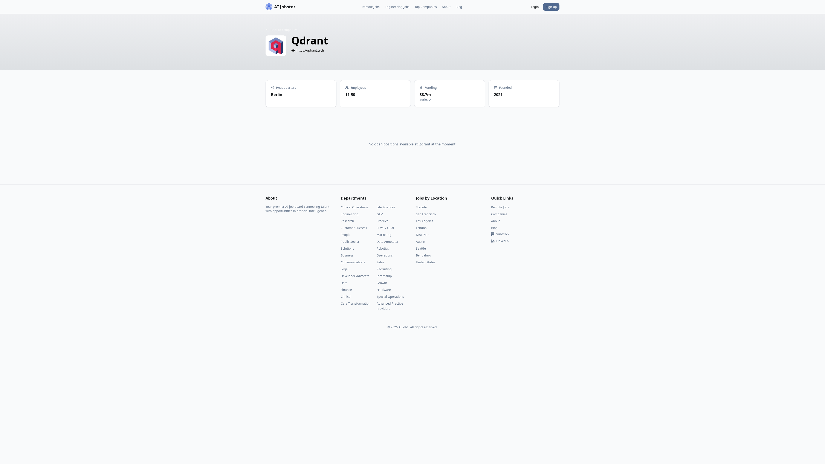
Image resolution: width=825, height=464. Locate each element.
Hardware (384, 290)
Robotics (383, 248)
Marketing (384, 235)
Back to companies (284, 30)
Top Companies (426, 7)
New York (422, 235)
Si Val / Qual (385, 228)
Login (535, 7)
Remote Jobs (371, 7)
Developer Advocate (355, 276)
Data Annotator (388, 242)
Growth (382, 283)
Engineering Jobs (397, 7)
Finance (346, 290)
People (345, 235)
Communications (353, 262)
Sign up (551, 7)
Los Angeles (424, 221)
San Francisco (426, 214)
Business (347, 255)
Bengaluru (423, 255)
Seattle (421, 248)
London (421, 228)
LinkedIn (502, 241)
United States (425, 262)
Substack (502, 234)
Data (344, 283)
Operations (385, 255)
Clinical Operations (354, 207)
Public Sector (350, 242)
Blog (459, 7)
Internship (384, 276)
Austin (420, 242)
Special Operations (390, 297)
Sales (380, 262)
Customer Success (354, 228)
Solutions (347, 248)
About (446, 7)
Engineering (350, 214)
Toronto (421, 207)
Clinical (346, 297)
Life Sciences (386, 207)
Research (347, 221)
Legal (344, 269)
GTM (380, 214)
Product (382, 221)
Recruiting (384, 269)
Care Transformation (355, 303)
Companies (499, 214)
